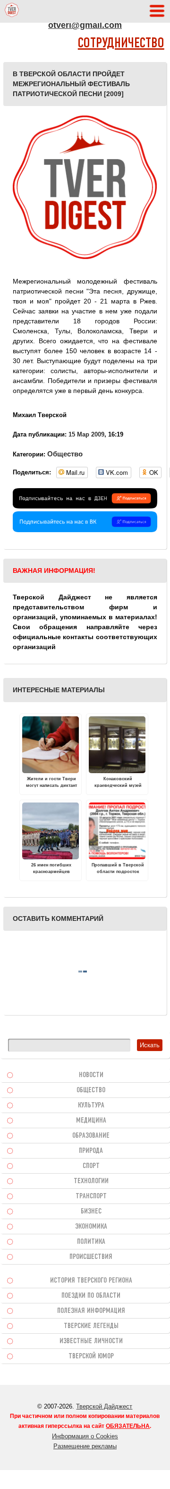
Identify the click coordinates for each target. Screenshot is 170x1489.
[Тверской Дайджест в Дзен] (85, 506)
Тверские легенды (91, 1326)
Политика (91, 1242)
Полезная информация (91, 1311)
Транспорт (91, 1196)
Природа (91, 1151)
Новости (91, 1075)
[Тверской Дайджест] (12, 11)
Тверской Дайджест (104, 1406)
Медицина (91, 1120)
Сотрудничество (121, 43)
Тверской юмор (91, 1356)
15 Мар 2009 (86, 434)
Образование (91, 1135)
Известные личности (91, 1341)
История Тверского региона (91, 1280)
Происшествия (90, 1257)
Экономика (91, 1226)
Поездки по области (90, 1296)
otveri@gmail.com (85, 25)
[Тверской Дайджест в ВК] (85, 530)
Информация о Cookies (85, 1436)
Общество (65, 454)
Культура (91, 1105)
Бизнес (91, 1211)
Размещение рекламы (85, 1446)
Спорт (91, 1166)
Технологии (91, 1181)
